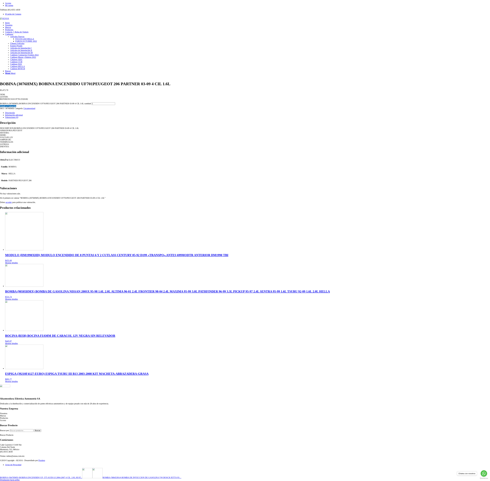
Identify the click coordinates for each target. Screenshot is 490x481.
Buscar (37, 430)
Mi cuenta (9, 5)
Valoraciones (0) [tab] (11, 117)
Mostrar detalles (11, 263)
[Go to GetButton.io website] (484, 478)
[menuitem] (247, 3)
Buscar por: (4, 430)
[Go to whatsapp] (484, 473)
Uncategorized (29, 108)
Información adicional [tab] (14, 115)
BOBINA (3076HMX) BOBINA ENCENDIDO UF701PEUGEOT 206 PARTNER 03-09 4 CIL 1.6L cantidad (45, 103)
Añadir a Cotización (8, 106)
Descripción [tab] (10, 113)
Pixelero (41, 460)
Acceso (8, 3)
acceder (9, 202)
